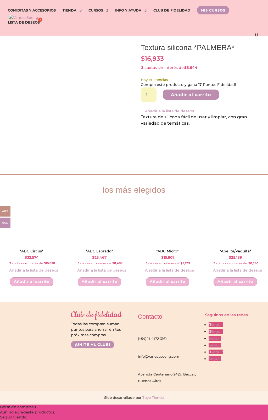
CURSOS (95, 10)
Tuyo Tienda (152, 397)
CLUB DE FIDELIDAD (171, 10)
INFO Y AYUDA (128, 10)
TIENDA (69, 10)
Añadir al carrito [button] (31, 281)
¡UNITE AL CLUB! (92, 344)
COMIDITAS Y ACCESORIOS (32, 10)
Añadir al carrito (191, 94)
